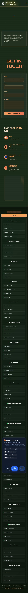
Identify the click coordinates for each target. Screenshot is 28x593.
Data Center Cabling (8, 532)
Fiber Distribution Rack (8, 431)
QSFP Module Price (8, 378)
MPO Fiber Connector (8, 225)
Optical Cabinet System (8, 435)
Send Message (14, 113)
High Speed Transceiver (8, 370)
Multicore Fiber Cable (8, 309)
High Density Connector (8, 232)
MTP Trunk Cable (14, 281)
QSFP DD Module (14, 362)
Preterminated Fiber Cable (9, 289)
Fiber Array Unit (7, 346)
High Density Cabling (14, 545)
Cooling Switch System (8, 496)
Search (14, 215)
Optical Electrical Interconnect (10, 326)
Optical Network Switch (14, 504)
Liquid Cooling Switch (15, 484)
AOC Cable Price (7, 398)
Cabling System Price (8, 540)
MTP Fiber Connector (8, 245)
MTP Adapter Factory (8, 256)
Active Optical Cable (8, 387)
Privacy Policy (14, 588)
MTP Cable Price (7, 297)
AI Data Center (7, 573)
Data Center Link (7, 330)
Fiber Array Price (7, 358)
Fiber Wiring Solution (8, 536)
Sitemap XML (20, 588)
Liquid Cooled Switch (8, 488)
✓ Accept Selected (14, 468)
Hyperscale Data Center (14, 565)
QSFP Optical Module (8, 366)
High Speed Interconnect (14, 322)
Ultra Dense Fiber (7, 549)
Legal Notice (7, 588)
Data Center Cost (7, 580)
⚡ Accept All (22, 468)
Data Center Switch (8, 508)
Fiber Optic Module (8, 475)
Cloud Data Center (7, 569)
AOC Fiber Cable (7, 390)
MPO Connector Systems (14, 221)
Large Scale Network (8, 577)
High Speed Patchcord (8, 273)
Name (5, 76)
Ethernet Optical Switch (8, 512)
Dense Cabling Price (8, 560)
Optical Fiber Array (7, 350)
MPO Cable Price (7, 277)
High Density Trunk (8, 293)
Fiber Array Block (7, 354)
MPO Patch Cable (7, 269)
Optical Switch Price (8, 520)
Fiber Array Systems (14, 342)
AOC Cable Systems (14, 383)
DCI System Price (7, 418)
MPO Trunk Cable (14, 302)
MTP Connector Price (8, 249)
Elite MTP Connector (8, 253)
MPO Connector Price (8, 228)
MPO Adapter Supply (8, 236)
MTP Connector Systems (14, 241)
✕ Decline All (7, 468)
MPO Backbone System (8, 306)
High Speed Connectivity (9, 334)
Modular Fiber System (8, 556)
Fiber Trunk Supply (8, 313)
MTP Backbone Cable (8, 285)
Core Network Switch (8, 516)
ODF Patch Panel (7, 427)
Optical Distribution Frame (14, 423)
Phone (6, 91)
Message (6, 99)
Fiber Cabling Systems (14, 524)
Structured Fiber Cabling (9, 528)
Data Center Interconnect (14, 403)
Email (5, 84)
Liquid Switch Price (8, 499)
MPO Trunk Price (7, 317)
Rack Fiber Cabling (8, 552)
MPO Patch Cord (14, 261)
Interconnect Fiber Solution (9, 411)
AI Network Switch (7, 492)
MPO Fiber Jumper (7, 265)
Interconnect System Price (9, 337)
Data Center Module (8, 374)
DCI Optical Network (8, 407)
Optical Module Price (8, 479)
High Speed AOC (7, 394)
